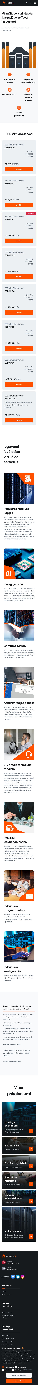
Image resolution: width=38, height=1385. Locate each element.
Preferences (22, 1367)
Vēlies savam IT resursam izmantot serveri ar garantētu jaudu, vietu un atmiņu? (16, 1053)
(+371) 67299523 (13, 1263)
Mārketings (18, 1370)
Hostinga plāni (6, 1335)
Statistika (7, 1370)
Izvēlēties (19, 169)
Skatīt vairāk (27, 1370)
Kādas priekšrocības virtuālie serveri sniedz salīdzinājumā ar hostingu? (17, 1007)
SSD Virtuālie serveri (8, 1338)
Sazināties (19, 420)
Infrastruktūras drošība (12, 1045)
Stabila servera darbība (12, 1062)
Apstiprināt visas (18, 1381)
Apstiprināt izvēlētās (19, 1375)
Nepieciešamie (9, 1367)
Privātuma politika (7, 1295)
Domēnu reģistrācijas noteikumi (8, 1317)
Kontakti (4, 1291)
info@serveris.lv (12, 1269)
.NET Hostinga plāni (7, 1342)
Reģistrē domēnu (7, 1312)
